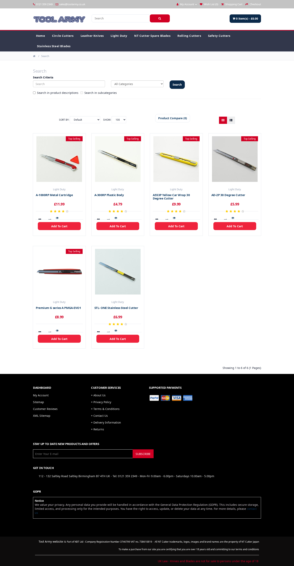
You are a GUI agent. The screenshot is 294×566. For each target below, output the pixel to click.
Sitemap (38, 402)
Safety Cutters (219, 36)
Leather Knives (92, 36)
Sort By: (64, 119)
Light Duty (119, 36)
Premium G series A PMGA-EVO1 (58, 308)
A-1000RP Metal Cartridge (54, 195)
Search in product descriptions (57, 93)
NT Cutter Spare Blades (152, 36)
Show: (107, 119)
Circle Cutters (63, 36)
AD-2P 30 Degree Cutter (228, 195)
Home (40, 36)
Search (45, 56)
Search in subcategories (100, 93)
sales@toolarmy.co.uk (72, 4)
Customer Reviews (45, 409)
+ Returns (97, 429)
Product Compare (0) (172, 118)
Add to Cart (59, 226)
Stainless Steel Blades (53, 46)
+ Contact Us (99, 416)
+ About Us (98, 395)
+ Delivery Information (106, 422)
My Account (41, 395)
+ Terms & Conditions (105, 409)
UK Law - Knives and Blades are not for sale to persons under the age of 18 (208, 561)
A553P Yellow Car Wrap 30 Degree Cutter (171, 196)
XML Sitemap (41, 416)
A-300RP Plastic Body (109, 195)
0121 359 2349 (44, 4)
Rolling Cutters (189, 36)
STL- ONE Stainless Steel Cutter (116, 308)
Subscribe (143, 454)
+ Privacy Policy (101, 402)
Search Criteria (43, 77)
